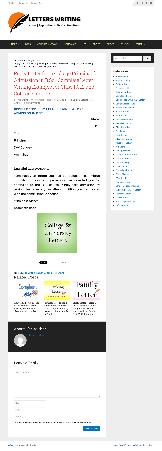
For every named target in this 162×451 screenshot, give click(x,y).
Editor (96, 44)
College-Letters (34, 60)
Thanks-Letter (122, 197)
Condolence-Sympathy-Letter (130, 100)
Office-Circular (122, 174)
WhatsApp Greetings (125, 201)
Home (14, 44)
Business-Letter (123, 88)
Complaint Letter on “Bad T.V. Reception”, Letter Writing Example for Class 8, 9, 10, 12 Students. (26, 307)
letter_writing (22, 100)
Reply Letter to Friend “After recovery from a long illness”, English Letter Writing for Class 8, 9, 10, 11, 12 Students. (86, 308)
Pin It (63, 263)
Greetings (120, 131)
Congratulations (47, 44)
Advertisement (123, 76)
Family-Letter (122, 115)
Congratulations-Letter (126, 104)
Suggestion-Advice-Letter (128, 190)
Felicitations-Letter (125, 119)
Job (84, 44)
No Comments (33, 103)
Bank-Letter (121, 84)
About (139, 445)
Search (147, 58)
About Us (11, 3)
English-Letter (79, 100)
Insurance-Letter (123, 143)
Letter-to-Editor (123, 158)
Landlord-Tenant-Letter (127, 154)
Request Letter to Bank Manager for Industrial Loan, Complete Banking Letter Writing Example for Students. (56, 308)
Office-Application (124, 170)
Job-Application (123, 151)
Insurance (70, 44)
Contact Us (23, 3)
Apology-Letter (123, 80)
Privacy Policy (36, 3)
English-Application (125, 108)
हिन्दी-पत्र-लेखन (122, 205)
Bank (28, 44)
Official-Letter (122, 178)
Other (139, 44)
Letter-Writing (57, 273)
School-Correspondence (127, 186)
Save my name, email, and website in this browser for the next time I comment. (54, 422)
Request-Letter (123, 182)
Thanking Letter (123, 194)
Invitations (120, 147)
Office (110, 44)
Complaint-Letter (124, 96)
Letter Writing (14, 445)
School (125, 44)
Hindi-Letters (122, 135)
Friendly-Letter (123, 127)
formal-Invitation (123, 123)
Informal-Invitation (124, 139)
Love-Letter (121, 166)
